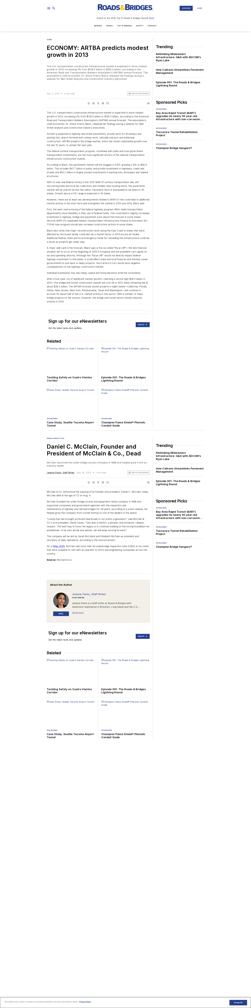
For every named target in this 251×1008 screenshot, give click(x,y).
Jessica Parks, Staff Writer (61, 472)
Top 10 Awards (124, 26)
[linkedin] (93, 103)
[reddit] (103, 103)
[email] (107, 103)
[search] (54, 8)
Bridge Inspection (55, 438)
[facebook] (88, 103)
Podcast (152, 26)
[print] (148, 103)
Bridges (98, 26)
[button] (49, 8)
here (151, 18)
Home (49, 40)
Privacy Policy (85, 1002)
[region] (125, 1002)
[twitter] (98, 103)
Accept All (238, 1003)
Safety (139, 26)
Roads (109, 26)
